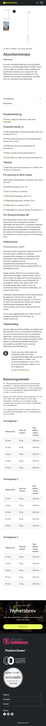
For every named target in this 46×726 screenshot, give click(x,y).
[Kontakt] (23, 704)
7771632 (6, 153)
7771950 (6, 196)
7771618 (6, 139)
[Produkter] (23, 699)
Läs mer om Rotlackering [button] (20, 370)
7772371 (6, 191)
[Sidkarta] (23, 695)
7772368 (6, 187)
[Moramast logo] (10, 3)
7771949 (6, 201)
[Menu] (37, 11)
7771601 (6, 132)
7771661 (6, 167)
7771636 (6, 146)
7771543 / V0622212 (11, 119)
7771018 (6, 157)
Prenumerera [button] (23, 626)
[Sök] (37, 3)
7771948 (6, 205)
